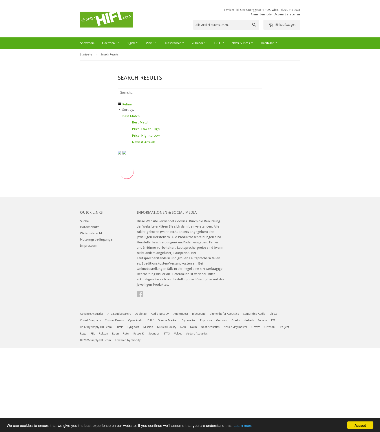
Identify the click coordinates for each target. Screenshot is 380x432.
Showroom (87, 43)
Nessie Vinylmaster (235, 327)
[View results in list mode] (124, 153)
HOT (217, 43)
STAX (167, 333)
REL (93, 333)
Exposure (206, 320)
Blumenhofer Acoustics (224, 313)
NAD (183, 327)
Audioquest (181, 313)
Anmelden (258, 14)
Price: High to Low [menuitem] (146, 136)
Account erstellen (287, 14)
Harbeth (249, 320)
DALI (151, 320)
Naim (193, 327)
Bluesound (199, 313)
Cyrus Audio (135, 320)
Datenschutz (89, 227)
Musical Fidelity (166, 327)
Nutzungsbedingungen (97, 239)
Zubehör (198, 43)
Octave (255, 327)
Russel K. (138, 333)
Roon (115, 333)
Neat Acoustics (210, 327)
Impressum (88, 246)
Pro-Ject (284, 327)
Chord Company (90, 320)
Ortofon (269, 327)
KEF (273, 320)
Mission (148, 327)
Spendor (153, 333)
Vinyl (149, 43)
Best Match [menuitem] (140, 122)
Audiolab (141, 313)
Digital (131, 43)
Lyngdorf (133, 327)
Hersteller (267, 43)
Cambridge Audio (254, 313)
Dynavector (189, 320)
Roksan (103, 333)
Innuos (262, 320)
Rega (83, 333)
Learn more (243, 425)
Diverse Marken (167, 320)
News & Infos (241, 43)
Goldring (221, 320)
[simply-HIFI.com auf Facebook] (140, 296)
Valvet (178, 333)
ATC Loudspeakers (119, 313)
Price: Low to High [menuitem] (146, 129)
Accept (360, 425)
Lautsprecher (172, 43)
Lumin (119, 327)
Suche (84, 221)
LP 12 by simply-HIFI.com (96, 327)
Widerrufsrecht (91, 233)
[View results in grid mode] (120, 153)
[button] (131, 116)
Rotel (126, 333)
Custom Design (114, 320)
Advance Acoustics (91, 313)
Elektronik (109, 43)
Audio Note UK (160, 313)
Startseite (86, 54)
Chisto (274, 313)
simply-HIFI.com (100, 340)
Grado (236, 320)
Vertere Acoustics (197, 333)
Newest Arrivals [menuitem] (143, 142)
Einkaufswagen (285, 24)
